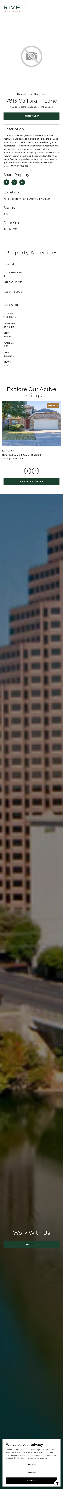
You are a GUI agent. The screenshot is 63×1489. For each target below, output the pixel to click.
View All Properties (31, 481)
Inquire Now (31, 116)
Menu (57, 9)
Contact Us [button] (32, 1244)
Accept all (31, 1480)
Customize (31, 1472)
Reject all (31, 1465)
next (35, 471)
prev (27, 471)
